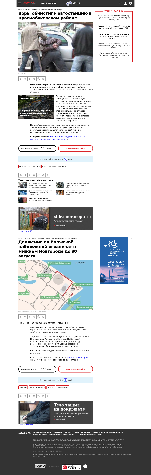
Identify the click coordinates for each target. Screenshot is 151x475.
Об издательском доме (42, 432)
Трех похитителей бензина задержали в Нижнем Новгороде (41, 199)
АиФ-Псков (22, 73)
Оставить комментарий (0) (75, 148)
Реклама (68, 432)
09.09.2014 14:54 (24, 9)
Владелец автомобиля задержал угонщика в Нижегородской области (78, 185)
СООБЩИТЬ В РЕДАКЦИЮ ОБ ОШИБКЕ (90, 434)
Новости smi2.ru (26, 231)
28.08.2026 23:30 (24, 238)
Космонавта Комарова (78, 357)
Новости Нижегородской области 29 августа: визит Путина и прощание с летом (114, 46)
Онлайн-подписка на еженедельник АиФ (107, 432)
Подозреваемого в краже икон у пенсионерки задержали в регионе (78, 192)
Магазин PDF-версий (82, 432)
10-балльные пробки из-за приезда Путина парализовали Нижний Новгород (114, 36)
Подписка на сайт (40, 434)
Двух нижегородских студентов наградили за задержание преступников (40, 192)
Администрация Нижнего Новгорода (32, 311)
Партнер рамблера (53, 466)
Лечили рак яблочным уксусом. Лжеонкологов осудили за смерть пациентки (114, 55)
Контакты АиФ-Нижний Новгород (61, 434)
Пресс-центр (58, 432)
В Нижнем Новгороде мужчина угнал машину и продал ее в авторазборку (57, 138)
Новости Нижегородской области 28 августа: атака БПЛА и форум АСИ (114, 27)
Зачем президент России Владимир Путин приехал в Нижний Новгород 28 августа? (114, 18)
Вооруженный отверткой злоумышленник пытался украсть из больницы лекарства (41, 185)
